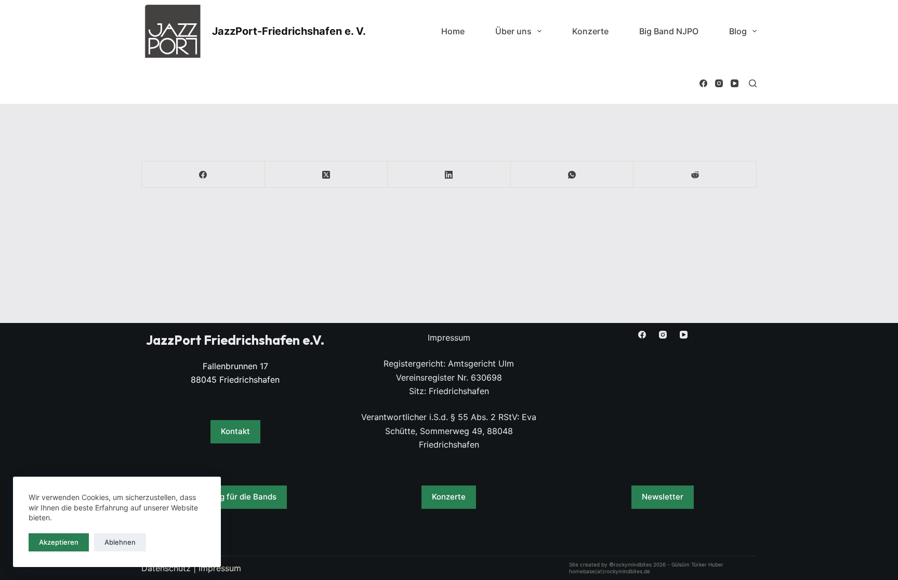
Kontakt (235, 431)
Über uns (513, 31)
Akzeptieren (58, 542)
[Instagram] (719, 83)
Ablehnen (120, 542)
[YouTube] (734, 83)
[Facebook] (703, 83)
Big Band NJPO (668, 31)
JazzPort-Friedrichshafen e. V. (289, 31)
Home (453, 31)
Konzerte (590, 31)
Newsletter (662, 497)
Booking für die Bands (235, 497)
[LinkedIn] (449, 174)
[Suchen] (753, 83)
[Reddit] (695, 174)
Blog (738, 31)
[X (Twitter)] (326, 174)
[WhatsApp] (572, 174)
